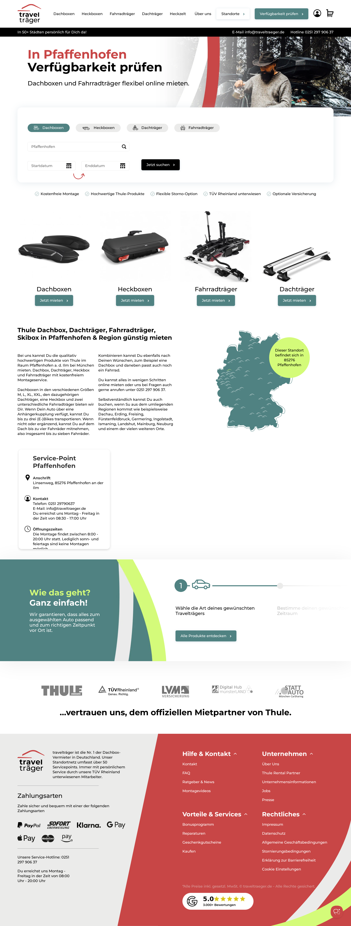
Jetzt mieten (51, 300)
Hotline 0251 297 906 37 (312, 32)
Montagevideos (196, 791)
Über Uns (270, 764)
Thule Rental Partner (281, 773)
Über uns (203, 14)
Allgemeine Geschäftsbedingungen (294, 842)
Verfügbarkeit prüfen (279, 14)
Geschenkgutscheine (201, 842)
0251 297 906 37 (150, 390)
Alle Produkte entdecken (203, 636)
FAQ (186, 773)
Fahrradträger (122, 14)
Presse (268, 800)
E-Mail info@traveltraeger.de (258, 32)
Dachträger (152, 14)
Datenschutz (273, 833)
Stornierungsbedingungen (286, 851)
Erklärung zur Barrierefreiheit (289, 860)
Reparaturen (193, 833)
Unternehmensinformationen (289, 782)
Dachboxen (64, 14)
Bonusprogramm (198, 824)
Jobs (266, 791)
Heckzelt (178, 14)
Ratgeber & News (198, 782)
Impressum (272, 824)
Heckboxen (92, 14)
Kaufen (189, 851)
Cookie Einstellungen (281, 869)
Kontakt (189, 764)
